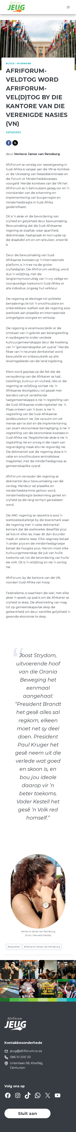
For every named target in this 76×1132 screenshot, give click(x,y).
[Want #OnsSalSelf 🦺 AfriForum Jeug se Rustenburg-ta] (9, 988)
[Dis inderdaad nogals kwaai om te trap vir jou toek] (47, 988)
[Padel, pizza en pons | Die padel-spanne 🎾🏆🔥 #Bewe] (28, 969)
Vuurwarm (24, 63)
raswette (14, 946)
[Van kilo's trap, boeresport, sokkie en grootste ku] (66, 988)
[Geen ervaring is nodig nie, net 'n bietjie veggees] (66, 969)
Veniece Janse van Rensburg (42, 946)
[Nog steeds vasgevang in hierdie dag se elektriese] (28, 988)
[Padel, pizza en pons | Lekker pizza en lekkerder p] (9, 969)
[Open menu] (68, 7)
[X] (15, 143)
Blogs (10, 63)
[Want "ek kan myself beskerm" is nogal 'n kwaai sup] (47, 969)
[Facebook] (8, 143)
